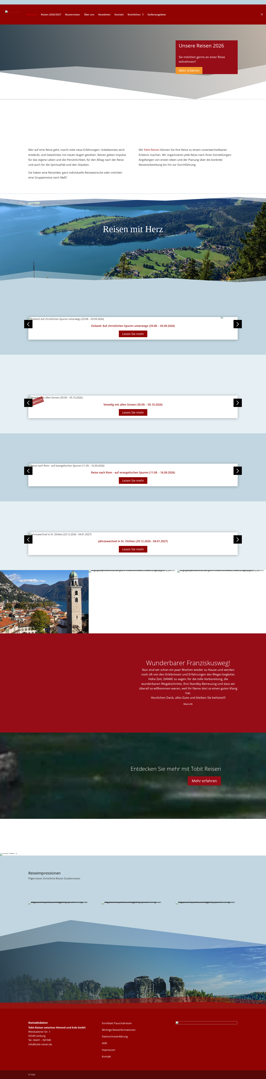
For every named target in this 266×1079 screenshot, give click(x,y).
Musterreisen (72, 14)
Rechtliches (134, 14)
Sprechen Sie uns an (49, 980)
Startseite (31, 14)
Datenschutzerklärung (115, 1036)
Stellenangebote (156, 14)
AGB (104, 1043)
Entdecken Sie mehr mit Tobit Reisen (176, 768)
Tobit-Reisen (151, 150)
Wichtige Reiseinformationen (118, 1030)
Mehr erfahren (189, 70)
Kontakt (119, 14)
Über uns (89, 14)
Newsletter (104, 14)
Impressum (108, 1050)
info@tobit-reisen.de (40, 1044)
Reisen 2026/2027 (51, 14)
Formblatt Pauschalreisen (117, 1023)
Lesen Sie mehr (133, 334)
